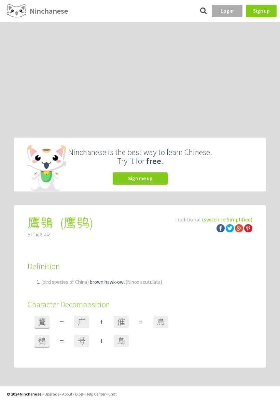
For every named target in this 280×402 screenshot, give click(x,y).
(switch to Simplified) (227, 219)
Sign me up (140, 178)
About (67, 394)
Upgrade (51, 394)
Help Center (95, 394)
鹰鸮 (76, 223)
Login (227, 10)
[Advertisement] (140, 73)
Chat (112, 394)
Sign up (261, 10)
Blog (79, 394)
